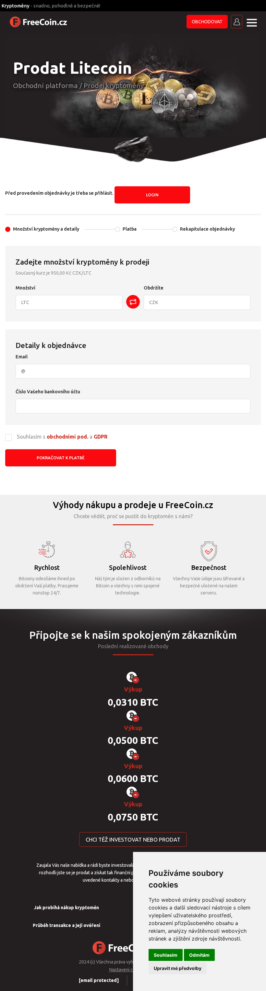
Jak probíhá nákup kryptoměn (66, 907)
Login (152, 194)
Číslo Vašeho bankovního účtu (48, 391)
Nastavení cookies (128, 969)
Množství (25, 287)
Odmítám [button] (199, 955)
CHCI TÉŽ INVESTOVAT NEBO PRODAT (133, 839)
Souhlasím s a (62, 437)
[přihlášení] (236, 21)
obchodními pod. (67, 437)
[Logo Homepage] (39, 21)
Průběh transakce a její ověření (66, 925)
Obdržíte (153, 287)
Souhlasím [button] (165, 955)
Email (22, 356)
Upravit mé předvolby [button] (177, 968)
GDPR (100, 437)
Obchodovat (207, 21)
